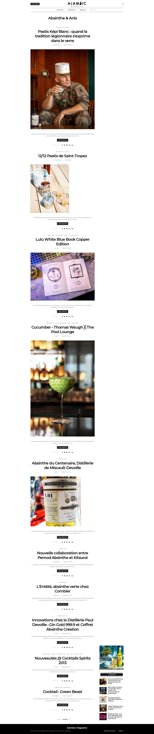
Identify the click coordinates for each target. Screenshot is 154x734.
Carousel (66, 27)
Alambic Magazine (77, 728)
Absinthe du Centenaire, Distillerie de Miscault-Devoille (62, 465)
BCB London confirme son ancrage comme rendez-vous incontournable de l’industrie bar (115, 690)
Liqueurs (75, 654)
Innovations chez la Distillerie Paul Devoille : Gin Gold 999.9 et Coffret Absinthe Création (62, 625)
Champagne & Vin (61, 654)
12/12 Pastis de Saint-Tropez (62, 156)
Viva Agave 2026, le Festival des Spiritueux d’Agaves (115, 699)
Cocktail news (59, 235)
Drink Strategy (66, 687)
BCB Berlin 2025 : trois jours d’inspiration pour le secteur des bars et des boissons (115, 716)
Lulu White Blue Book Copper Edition (63, 241)
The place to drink (73, 235)
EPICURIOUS (71, 10)
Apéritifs (53, 654)
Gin (67, 615)
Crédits (121, 731)
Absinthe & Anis (59, 27)
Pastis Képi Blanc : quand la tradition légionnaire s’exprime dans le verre (62, 36)
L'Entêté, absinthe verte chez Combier (62, 588)
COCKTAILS (60, 10)
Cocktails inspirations (60, 323)
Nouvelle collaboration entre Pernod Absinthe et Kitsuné (62, 555)
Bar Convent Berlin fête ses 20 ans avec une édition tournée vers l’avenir (115, 681)
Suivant (65, 719)
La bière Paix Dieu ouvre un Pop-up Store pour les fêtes (115, 707)
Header (66, 235)
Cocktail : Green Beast (62, 691)
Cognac (68, 654)
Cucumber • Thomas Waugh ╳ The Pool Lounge (62, 329)
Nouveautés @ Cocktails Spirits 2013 (62, 660)
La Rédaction (68, 160)
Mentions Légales (109, 731)
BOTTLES (93, 10)
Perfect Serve (75, 323)
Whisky (80, 654)
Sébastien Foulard (67, 44)
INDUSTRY (83, 10)
